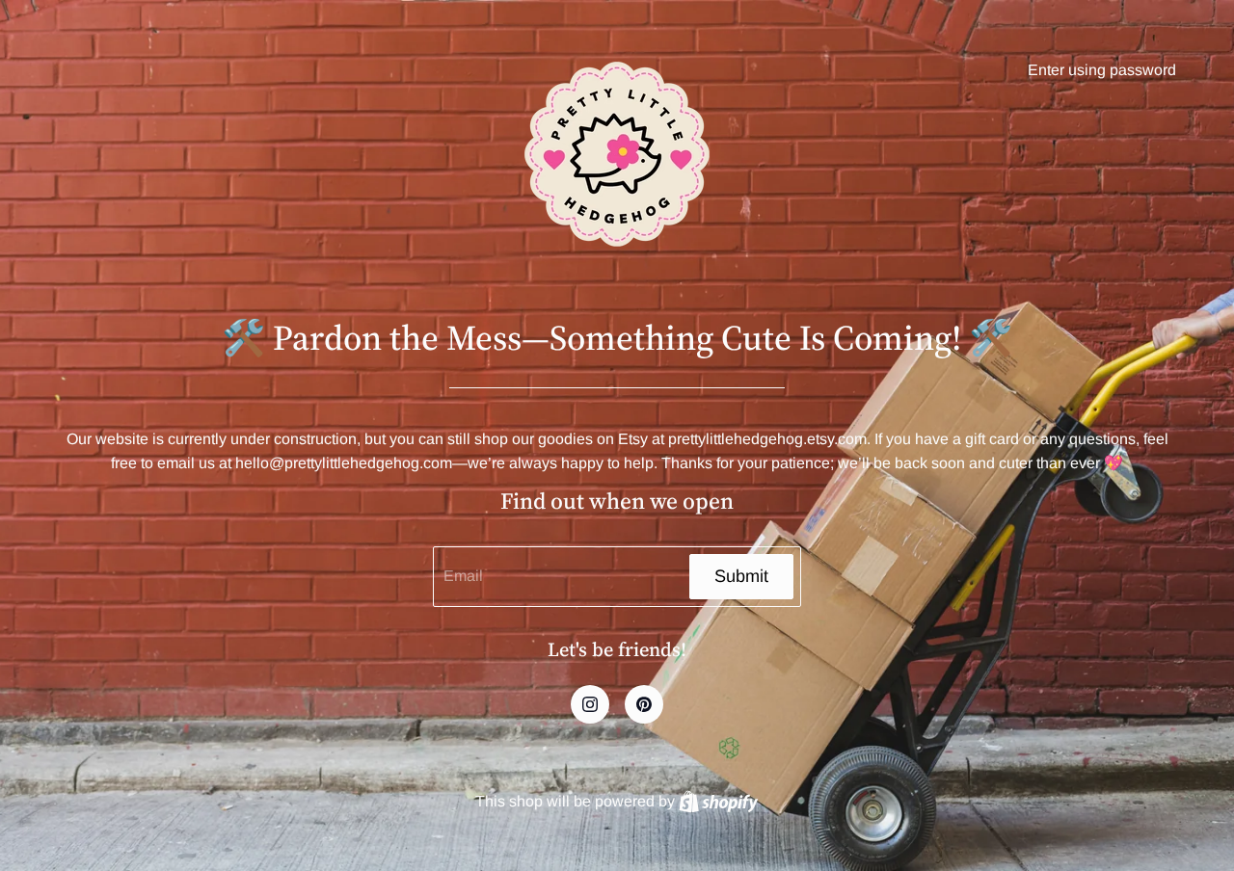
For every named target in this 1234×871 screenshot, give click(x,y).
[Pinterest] (644, 704)
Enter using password (1102, 70)
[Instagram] (590, 704)
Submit (741, 576)
